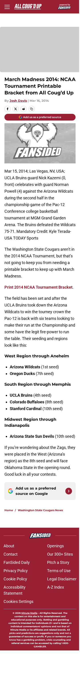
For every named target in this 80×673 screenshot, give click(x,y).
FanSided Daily (17, 562)
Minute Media (29, 613)
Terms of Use (59, 570)
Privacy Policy (16, 570)
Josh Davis (18, 101)
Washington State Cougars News (40, 510)
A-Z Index (55, 587)
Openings (55, 546)
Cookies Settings (18, 601)
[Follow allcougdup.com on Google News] (68, 491)
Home (8, 510)
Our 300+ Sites (60, 554)
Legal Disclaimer (61, 579)
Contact (11, 554)
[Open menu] (7, 6)
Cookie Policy (15, 579)
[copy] (31, 109)
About (9, 546)
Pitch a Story (58, 562)
